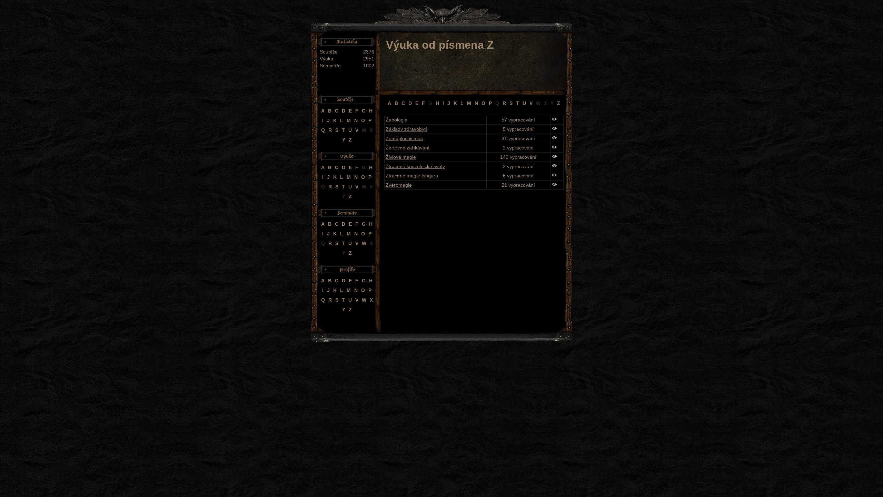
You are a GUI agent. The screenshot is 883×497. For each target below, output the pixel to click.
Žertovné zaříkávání (407, 147)
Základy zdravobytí (406, 129)
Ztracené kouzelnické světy (415, 166)
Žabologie (396, 120)
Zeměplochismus (404, 138)
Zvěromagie (399, 185)
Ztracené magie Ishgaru (412, 175)
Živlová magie (401, 157)
